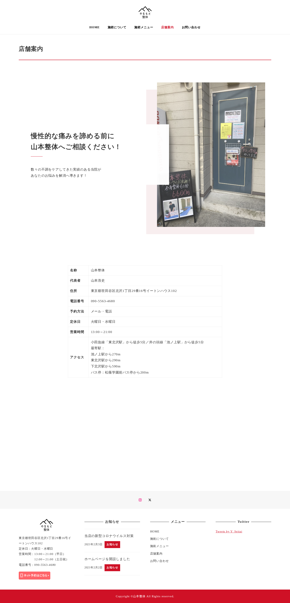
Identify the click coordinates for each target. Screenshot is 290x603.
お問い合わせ (159, 560)
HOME (154, 531)
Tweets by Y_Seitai (229, 531)
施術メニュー (159, 546)
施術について (159, 538)
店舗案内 (156, 553)
